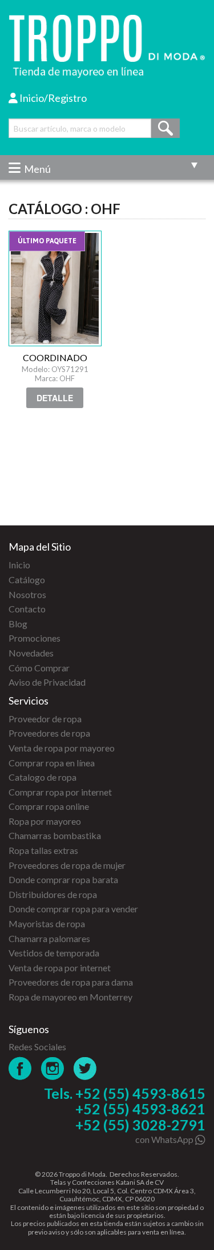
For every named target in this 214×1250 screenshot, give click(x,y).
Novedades (31, 652)
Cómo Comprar (39, 667)
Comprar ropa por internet (60, 791)
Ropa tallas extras (43, 850)
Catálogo (27, 579)
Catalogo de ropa (42, 777)
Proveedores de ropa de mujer (67, 865)
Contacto (27, 608)
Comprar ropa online (49, 806)
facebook (20, 1068)
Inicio (19, 564)
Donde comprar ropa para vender (73, 908)
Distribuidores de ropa (53, 894)
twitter (85, 1068)
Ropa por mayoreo (45, 821)
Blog (18, 623)
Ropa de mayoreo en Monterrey (70, 996)
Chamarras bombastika (55, 835)
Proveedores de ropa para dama (71, 981)
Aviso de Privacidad (47, 682)
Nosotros (27, 594)
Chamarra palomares (49, 938)
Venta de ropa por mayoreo (62, 747)
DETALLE (55, 398)
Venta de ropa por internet (60, 967)
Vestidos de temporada (54, 952)
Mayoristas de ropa (47, 923)
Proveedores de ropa (49, 732)
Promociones (34, 637)
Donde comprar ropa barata (63, 879)
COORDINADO (55, 288)
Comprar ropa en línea (52, 762)
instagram (52, 1068)
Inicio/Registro (52, 98)
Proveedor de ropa (45, 718)
